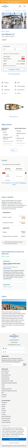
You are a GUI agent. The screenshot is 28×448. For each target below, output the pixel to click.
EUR (6, 348)
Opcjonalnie (20, 61)
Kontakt (4, 396)
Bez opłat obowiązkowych (10, 65)
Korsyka (4, 414)
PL (5, 352)
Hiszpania (24, 10)
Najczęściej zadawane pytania (9, 383)
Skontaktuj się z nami (14, 344)
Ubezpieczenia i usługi (7, 381)
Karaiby (4, 404)
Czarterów (14, 390)
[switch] (14, 74)
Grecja (3, 408)
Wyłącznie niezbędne (14, 443)
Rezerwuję (7, 180)
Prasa (3, 385)
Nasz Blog (4, 394)
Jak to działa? (5, 373)
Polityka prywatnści (7, 389)
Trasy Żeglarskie (6, 420)
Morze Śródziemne (16, 10)
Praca (3, 387)
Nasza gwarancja (6, 375)
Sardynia (4, 410)
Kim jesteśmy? (5, 371)
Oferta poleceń (5, 379)
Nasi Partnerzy (5, 377)
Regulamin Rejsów (6, 390)
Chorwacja (4, 402)
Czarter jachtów (7, 10)
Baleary (3, 406)
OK (24, 364)
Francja (3, 412)
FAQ (3, 392)
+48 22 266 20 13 (15, 340)
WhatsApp (14, 342)
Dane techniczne (13, 116)
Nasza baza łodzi (6, 418)
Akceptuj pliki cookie (14, 439)
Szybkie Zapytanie (6, 422)
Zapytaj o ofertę (14, 69)
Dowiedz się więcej (14, 436)
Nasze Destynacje (6, 416)
